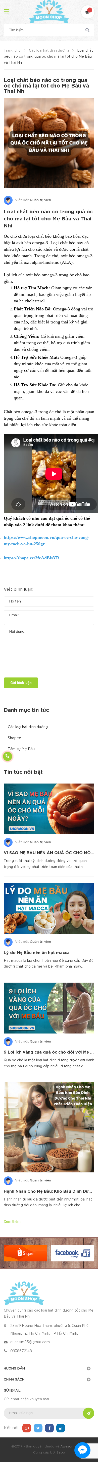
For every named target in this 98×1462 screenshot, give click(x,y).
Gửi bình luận (21, 683)
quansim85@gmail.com (30, 1342)
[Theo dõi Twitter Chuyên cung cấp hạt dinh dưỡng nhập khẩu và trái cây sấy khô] (38, 1428)
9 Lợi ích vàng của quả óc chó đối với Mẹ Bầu (51, 1052)
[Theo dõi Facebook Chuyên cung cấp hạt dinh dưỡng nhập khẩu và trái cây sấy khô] (49, 1428)
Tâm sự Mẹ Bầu (21, 749)
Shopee (14, 738)
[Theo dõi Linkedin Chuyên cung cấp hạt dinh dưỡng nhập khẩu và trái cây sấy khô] (60, 1428)
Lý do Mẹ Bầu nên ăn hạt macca (37, 953)
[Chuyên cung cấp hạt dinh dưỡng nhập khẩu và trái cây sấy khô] (24, 1293)
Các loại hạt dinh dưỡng (28, 727)
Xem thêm (12, 1222)
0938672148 (21, 1351)
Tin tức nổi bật (23, 772)
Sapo (61, 1452)
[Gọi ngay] (7, 756)
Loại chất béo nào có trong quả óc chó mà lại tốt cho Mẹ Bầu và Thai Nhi (48, 219)
